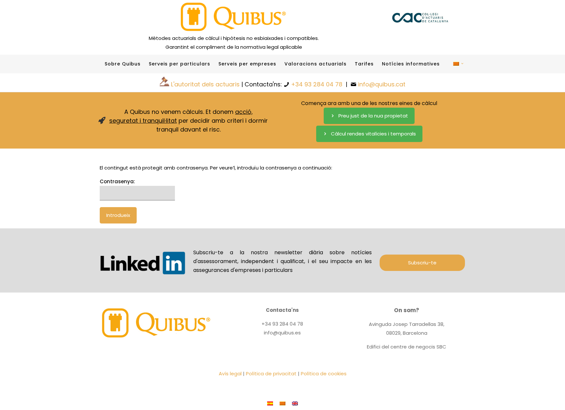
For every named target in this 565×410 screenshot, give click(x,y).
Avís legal (230, 373)
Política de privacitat (271, 373)
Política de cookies (324, 373)
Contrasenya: (117, 181)
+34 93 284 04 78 (316, 84)
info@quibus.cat (381, 84)
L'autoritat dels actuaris (205, 84)
